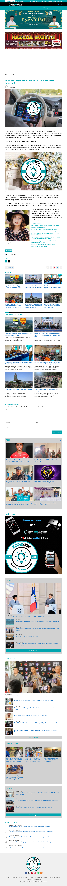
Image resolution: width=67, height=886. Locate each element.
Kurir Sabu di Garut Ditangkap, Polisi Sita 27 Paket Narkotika (30, 715)
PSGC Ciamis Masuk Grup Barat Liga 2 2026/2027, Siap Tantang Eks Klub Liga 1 (45, 482)
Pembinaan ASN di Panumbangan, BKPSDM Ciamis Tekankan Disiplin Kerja (45, 234)
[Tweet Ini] (51, 267)
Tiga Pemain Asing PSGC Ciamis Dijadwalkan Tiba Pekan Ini (46, 460)
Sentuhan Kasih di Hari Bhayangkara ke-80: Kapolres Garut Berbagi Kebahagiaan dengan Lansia (35, 842)
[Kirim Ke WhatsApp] (61, 267)
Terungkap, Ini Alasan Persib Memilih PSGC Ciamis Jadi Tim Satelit (45, 503)
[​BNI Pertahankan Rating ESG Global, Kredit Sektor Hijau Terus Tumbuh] (52, 752)
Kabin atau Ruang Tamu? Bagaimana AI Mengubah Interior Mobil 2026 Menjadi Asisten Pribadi (37, 793)
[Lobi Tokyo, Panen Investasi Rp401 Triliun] (10, 637)
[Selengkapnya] (60, 440)
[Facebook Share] (47, 267)
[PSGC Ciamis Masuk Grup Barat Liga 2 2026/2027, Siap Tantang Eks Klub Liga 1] (47, 472)
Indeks (8, 877)
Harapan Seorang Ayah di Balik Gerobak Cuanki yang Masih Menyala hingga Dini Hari (32, 759)
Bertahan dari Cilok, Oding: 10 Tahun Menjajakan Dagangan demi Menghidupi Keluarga (14, 759)
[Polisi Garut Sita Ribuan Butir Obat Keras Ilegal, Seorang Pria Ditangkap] (9, 701)
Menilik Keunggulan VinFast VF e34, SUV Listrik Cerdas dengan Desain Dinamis (37, 800)
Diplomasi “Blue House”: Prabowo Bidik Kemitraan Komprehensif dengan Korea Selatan (37, 629)
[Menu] (6, 4)
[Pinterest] (32, 873)
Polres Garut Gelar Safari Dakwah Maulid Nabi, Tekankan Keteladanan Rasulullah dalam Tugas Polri (45, 230)
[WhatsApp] (38, 873)
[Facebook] (26, 873)
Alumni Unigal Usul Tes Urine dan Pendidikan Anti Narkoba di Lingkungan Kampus (31, 837)
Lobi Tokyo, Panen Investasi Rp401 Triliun (27, 636)
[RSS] (41, 873)
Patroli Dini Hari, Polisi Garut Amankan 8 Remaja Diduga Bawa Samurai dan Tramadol (37, 723)
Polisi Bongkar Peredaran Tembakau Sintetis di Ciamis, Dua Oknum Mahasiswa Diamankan (35, 731)
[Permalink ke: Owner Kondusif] (6, 86)
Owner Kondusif (11, 86)
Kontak (58, 877)
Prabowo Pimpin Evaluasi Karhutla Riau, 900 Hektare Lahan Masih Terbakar (29, 826)
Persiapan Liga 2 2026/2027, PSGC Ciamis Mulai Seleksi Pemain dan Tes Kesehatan (19, 482)
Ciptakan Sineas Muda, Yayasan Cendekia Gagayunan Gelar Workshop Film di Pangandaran (14, 777)
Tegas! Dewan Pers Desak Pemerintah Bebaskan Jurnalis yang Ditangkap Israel (37, 621)
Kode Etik (14, 877)
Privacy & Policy (23, 877)
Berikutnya (9, 250)
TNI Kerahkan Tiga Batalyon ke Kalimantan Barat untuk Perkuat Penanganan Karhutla (46, 241)
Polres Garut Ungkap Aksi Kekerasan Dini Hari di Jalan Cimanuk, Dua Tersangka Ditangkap (30, 696)
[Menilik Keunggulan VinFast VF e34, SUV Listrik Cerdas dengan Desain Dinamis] (10, 801)
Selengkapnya (33, 650)
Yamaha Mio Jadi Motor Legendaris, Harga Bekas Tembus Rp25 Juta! (34, 807)
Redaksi (31, 877)
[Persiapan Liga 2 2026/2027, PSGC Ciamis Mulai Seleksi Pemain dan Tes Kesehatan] (19, 472)
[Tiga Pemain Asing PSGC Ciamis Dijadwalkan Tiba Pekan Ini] (47, 450)
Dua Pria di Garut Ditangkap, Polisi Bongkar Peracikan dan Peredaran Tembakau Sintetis (36, 708)
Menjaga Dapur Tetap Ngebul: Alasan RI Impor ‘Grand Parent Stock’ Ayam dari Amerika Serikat (37, 644)
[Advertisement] (33, 60)
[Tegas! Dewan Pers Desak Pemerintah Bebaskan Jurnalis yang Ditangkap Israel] (10, 622)
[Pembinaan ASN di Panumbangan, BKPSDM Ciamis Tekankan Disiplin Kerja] (53, 279)
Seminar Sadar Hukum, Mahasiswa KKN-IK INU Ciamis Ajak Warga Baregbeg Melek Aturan (45, 237)
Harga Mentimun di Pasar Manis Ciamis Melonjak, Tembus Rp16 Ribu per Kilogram (31, 831)
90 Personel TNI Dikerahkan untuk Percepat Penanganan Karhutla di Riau (43, 245)
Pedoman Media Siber (41, 877)
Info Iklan (29, 879)
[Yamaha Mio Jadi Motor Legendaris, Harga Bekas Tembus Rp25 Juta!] (10, 809)
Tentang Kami (37, 879)
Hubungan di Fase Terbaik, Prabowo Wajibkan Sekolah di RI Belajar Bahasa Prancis (29, 617)
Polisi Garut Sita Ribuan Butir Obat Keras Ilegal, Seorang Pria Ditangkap (33, 700)
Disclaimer (52, 877)
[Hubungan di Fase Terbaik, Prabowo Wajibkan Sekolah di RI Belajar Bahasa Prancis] (33, 598)
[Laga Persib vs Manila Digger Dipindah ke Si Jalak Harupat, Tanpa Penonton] (14, 279)
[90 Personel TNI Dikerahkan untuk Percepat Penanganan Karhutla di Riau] (53, 298)
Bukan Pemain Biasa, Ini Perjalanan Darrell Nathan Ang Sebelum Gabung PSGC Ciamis (17, 460)
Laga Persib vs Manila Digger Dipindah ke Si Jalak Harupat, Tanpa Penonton (45, 226)
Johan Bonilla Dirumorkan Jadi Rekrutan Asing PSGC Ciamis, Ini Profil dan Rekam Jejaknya (19, 503)
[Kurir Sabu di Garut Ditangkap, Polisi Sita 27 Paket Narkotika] (9, 716)
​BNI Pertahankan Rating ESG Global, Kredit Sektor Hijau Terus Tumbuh (51, 759)
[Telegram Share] (57, 267)
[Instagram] (35, 873)
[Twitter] (29, 873)
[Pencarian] (61, 4)
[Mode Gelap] (58, 4)
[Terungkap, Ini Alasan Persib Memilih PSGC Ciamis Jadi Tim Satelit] (47, 494)
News (6, 78)
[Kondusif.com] (15, 4)
